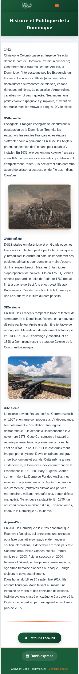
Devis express (42, 656)
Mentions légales (58, 668)
